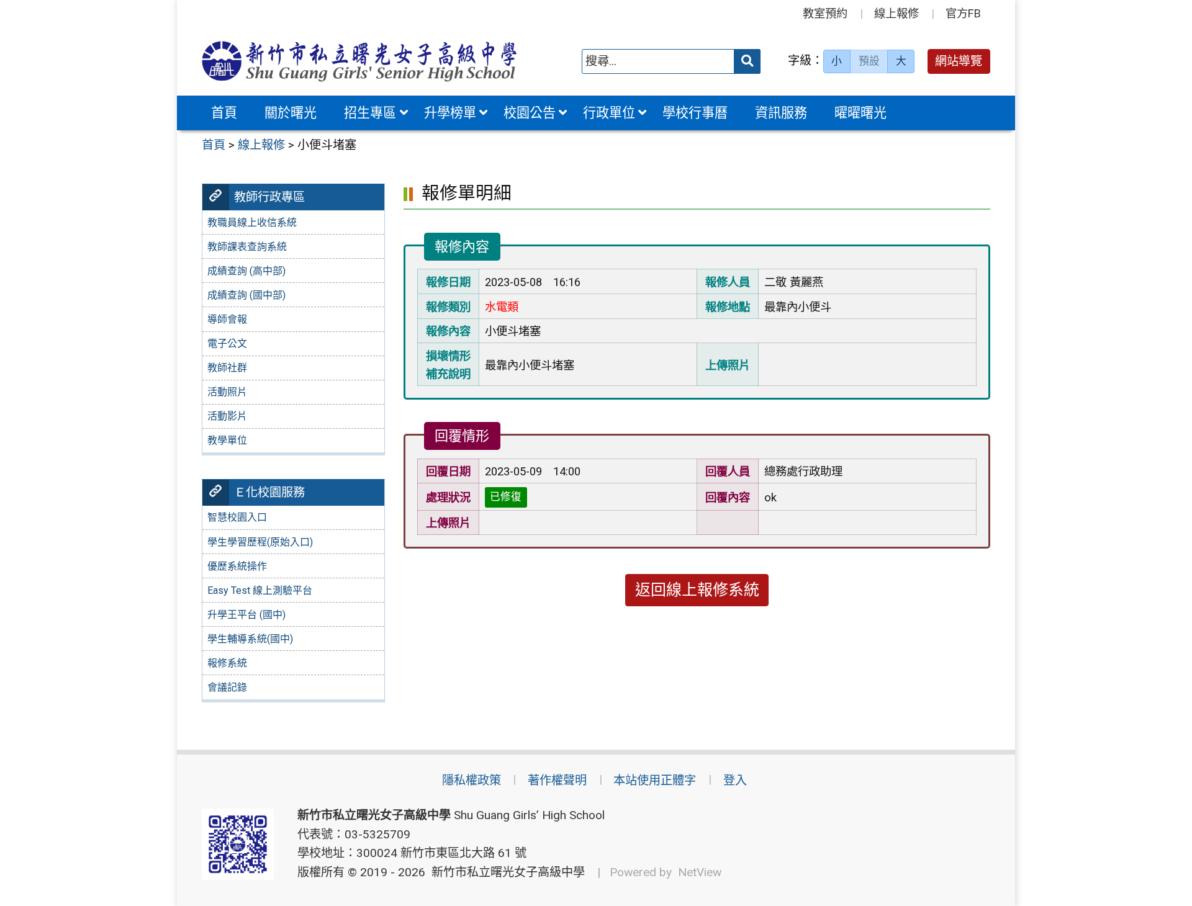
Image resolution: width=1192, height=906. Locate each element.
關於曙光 (290, 112)
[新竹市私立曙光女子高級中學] (359, 61)
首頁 (224, 112)
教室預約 (825, 13)
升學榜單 (450, 112)
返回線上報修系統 (697, 590)
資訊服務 (781, 112)
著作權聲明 (557, 780)
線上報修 (896, 13)
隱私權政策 (471, 780)
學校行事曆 (695, 112)
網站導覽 (958, 61)
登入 (735, 780)
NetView (699, 872)
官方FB (963, 13)
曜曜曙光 (860, 112)
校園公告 (529, 112)
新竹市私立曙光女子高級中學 (505, 872)
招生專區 (370, 112)
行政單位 (609, 112)
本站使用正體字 (654, 780)
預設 (869, 61)
